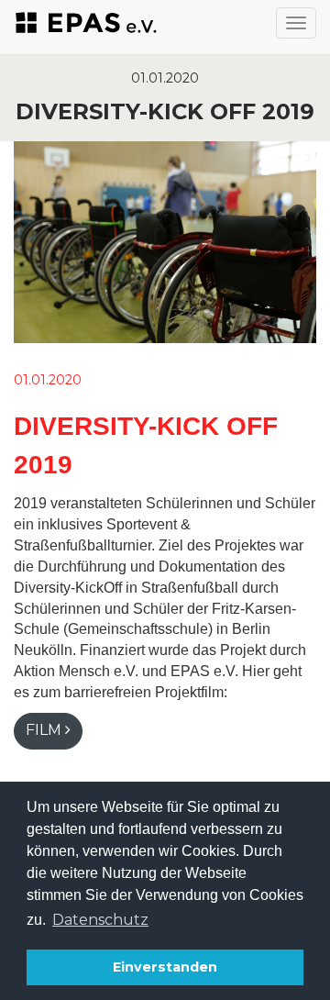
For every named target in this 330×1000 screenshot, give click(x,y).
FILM (43, 730)
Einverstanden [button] (165, 967)
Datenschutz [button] (100, 919)
